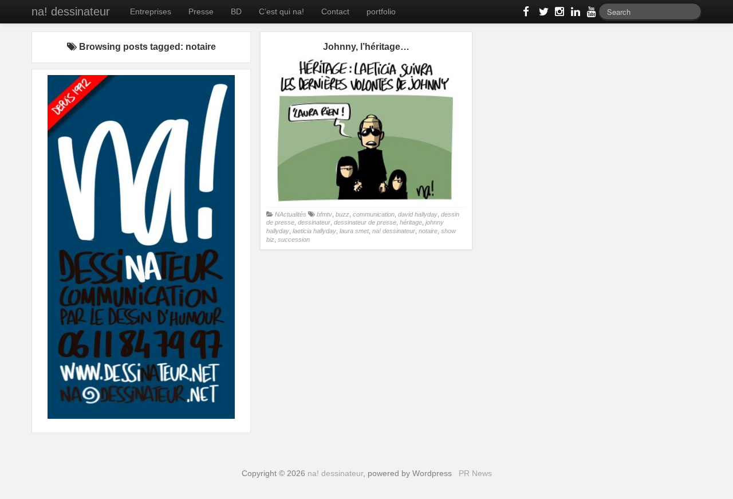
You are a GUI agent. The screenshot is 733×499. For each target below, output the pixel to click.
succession (294, 239)
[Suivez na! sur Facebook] (526, 14)
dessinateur (314, 222)
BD (236, 11)
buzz (342, 214)
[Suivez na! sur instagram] (558, 14)
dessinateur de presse (365, 222)
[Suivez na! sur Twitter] (542, 14)
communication (374, 214)
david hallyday (418, 214)
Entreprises (150, 11)
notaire (428, 230)
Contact (335, 11)
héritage (411, 222)
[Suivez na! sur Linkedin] (574, 14)
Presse (201, 11)
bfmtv (324, 214)
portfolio (381, 11)
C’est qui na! (281, 11)
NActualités (290, 214)
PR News (475, 473)
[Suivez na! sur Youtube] (590, 14)
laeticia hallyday (314, 230)
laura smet (354, 230)
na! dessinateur (70, 11)
